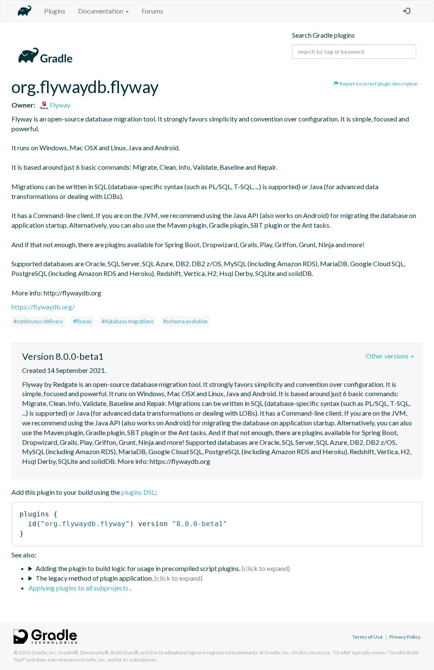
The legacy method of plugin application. (94, 578)
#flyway (82, 321)
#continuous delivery (38, 321)
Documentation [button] (101, 11)
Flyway (59, 105)
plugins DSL (138, 492)
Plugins (54, 11)
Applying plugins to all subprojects (79, 588)
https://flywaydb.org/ (43, 307)
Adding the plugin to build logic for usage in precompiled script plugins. (138, 568)
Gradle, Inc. (44, 652)
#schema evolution (185, 321)
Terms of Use (367, 637)
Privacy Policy (404, 637)
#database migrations (127, 321)
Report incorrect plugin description (378, 83)
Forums (152, 11)
